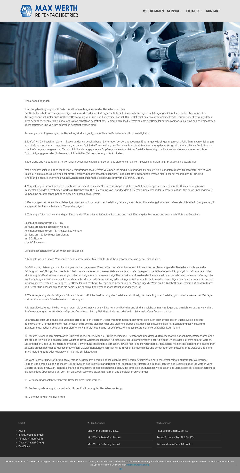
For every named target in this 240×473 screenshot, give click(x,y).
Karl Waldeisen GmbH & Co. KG (174, 444)
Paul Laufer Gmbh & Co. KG (172, 430)
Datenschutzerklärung (31, 442)
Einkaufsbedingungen (31, 434)
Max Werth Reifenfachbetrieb (104, 437)
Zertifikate (24, 446)
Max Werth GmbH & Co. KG (103, 430)
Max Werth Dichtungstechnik (104, 444)
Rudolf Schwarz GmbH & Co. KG (175, 437)
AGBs (21, 430)
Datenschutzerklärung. (138, 464)
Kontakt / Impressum (30, 438)
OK (120, 469)
